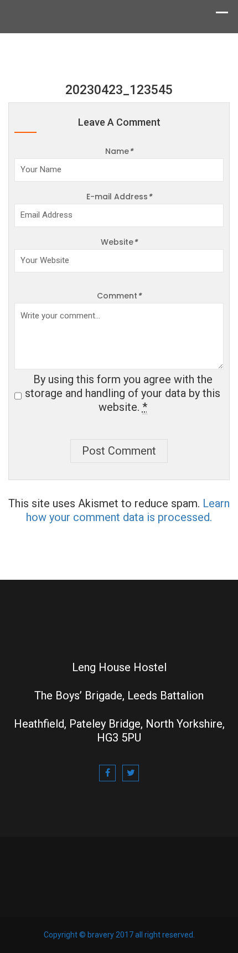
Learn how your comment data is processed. (128, 510)
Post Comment (119, 450)
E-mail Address (119, 196)
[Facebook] (107, 773)
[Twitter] (131, 773)
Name (119, 151)
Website (119, 242)
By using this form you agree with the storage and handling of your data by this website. (122, 393)
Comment (119, 295)
